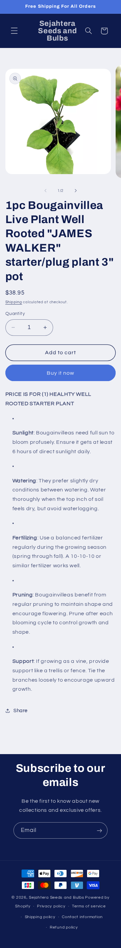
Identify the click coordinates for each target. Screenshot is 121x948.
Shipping (13, 302)
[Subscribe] (99, 830)
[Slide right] (75, 190)
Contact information (82, 917)
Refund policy (64, 927)
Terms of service (89, 906)
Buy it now (61, 373)
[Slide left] (45, 190)
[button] (14, 31)
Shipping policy (40, 917)
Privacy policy (51, 906)
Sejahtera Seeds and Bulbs (56, 897)
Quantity (15, 313)
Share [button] (20, 710)
